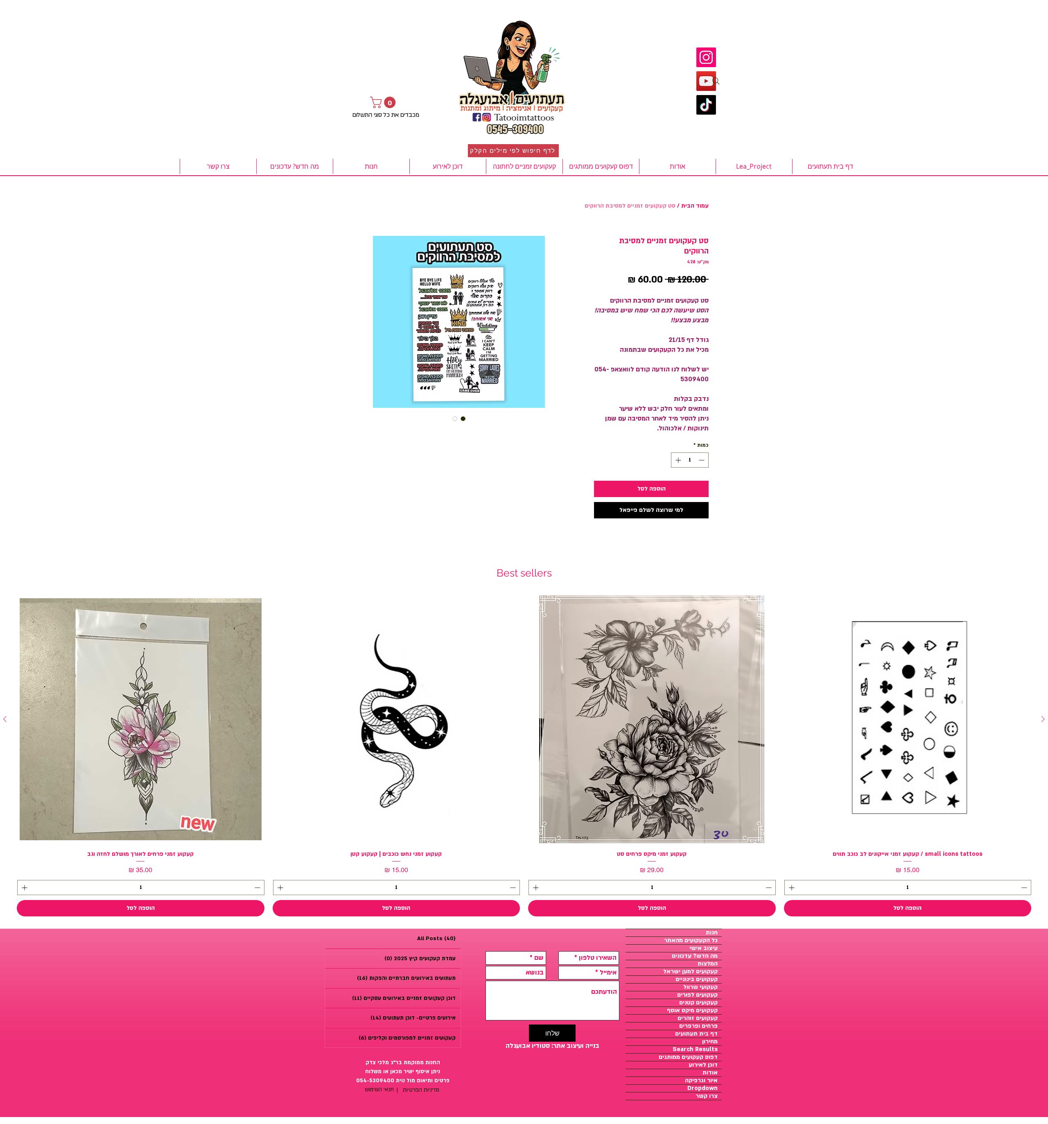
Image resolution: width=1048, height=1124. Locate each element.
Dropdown (702, 1088)
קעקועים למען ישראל (690, 971)
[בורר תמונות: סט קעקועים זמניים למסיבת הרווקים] (463, 418)
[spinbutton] (689, 460)
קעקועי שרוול (700, 987)
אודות (710, 1073)
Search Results (695, 1049)
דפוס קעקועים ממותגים (688, 1057)
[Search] (716, 81)
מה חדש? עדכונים (695, 956)
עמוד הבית (695, 206)
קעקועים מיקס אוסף (692, 1010)
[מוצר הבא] (5, 719)
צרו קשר (707, 1096)
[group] (524, 756)
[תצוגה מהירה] (908, 719)
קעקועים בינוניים (696, 979)
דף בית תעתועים (696, 1034)
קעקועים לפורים (697, 995)
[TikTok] (706, 105)
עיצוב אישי (703, 948)
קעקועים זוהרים (698, 1018)
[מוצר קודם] (1043, 719)
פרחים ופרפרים (698, 1026)
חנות (712, 932)
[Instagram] (706, 57)
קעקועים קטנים (698, 1002)
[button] (384, 102)
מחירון (710, 1041)
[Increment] (677, 460)
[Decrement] (702, 460)
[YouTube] (706, 81)
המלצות (708, 964)
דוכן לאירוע (703, 1065)
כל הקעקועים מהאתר (691, 940)
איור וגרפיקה (701, 1080)
